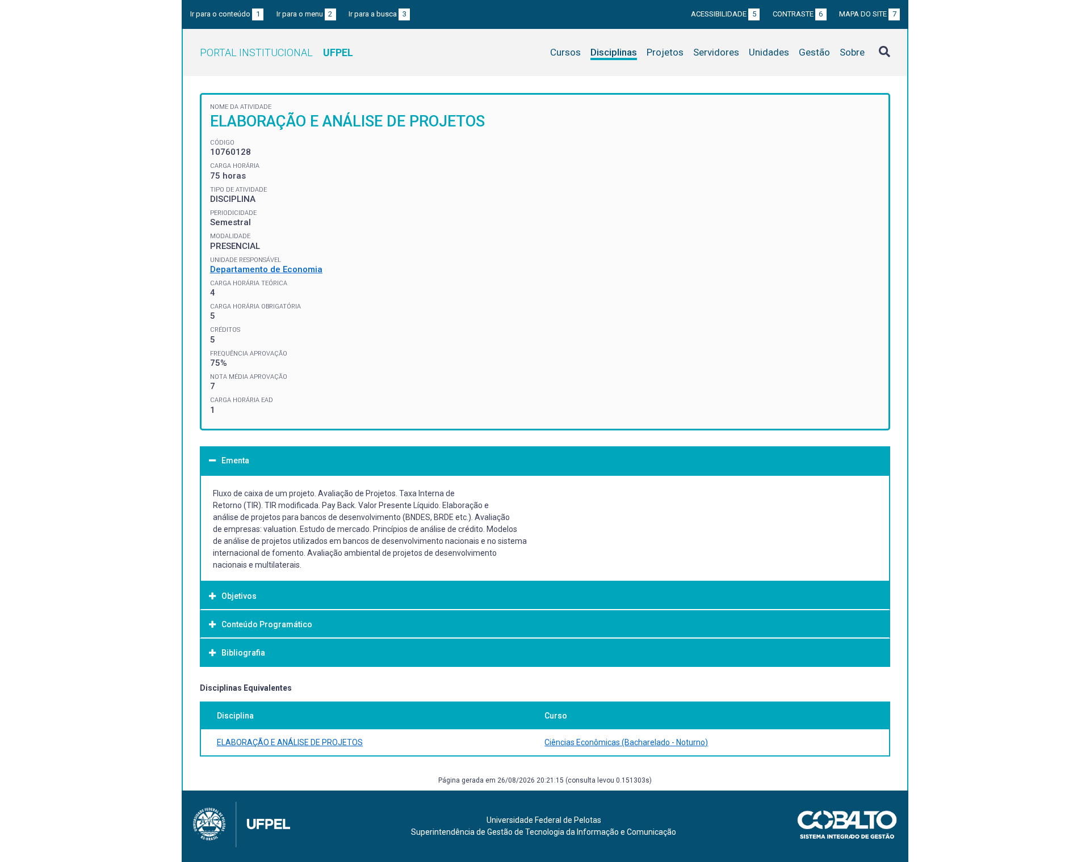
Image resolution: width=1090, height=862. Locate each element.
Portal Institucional (276, 52)
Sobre (852, 52)
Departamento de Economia (266, 269)
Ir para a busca (377, 14)
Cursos (565, 52)
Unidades (769, 52)
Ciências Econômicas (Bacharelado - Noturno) (626, 742)
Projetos (665, 52)
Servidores (716, 52)
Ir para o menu (304, 14)
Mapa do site (867, 14)
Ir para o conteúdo (225, 14)
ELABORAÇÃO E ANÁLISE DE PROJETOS (290, 742)
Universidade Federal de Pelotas (544, 820)
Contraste (798, 14)
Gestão (814, 52)
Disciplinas (613, 52)
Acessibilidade (723, 14)
